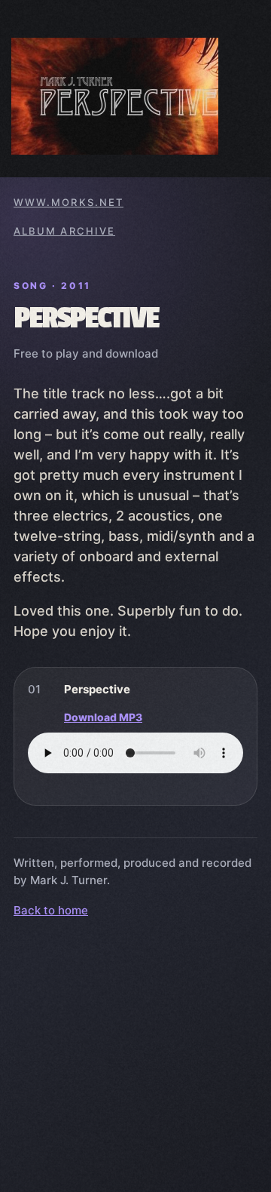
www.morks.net (68, 202)
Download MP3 (103, 717)
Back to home (51, 910)
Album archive (64, 231)
